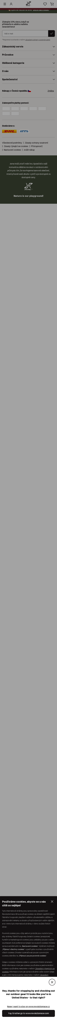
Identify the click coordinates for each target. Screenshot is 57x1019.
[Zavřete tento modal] (52, 982)
